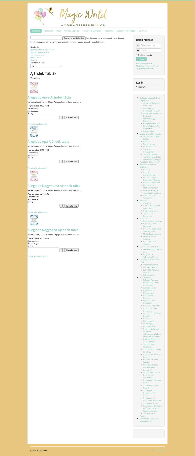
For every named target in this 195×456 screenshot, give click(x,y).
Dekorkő (146, 169)
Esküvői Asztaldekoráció (149, 173)
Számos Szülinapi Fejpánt (150, 360)
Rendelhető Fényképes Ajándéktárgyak (149, 420)
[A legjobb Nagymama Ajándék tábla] (34, 175)
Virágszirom (148, 198)
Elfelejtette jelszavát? (145, 68)
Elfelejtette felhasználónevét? (148, 66)
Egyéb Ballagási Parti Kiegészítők (152, 127)
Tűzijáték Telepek (150, 154)
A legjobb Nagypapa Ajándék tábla (53, 230)
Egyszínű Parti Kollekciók (149, 301)
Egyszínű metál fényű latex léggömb (152, 230)
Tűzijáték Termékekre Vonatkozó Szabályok (152, 158)
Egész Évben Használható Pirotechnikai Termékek (151, 135)
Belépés (141, 59)
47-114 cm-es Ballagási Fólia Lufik (151, 109)
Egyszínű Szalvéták (151, 305)
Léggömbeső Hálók (151, 264)
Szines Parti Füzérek (152, 372)
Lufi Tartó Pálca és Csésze (151, 271)
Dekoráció (143, 30)
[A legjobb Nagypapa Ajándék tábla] (34, 219)
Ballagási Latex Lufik (151, 123)
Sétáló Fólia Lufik (150, 210)
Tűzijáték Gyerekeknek (148, 150)
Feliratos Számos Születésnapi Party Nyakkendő (151, 283)
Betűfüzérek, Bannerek (148, 296)
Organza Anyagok (150, 190)
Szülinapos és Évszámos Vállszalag (152, 399)
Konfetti (146, 318)
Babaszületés (148, 293)
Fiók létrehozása (143, 63)
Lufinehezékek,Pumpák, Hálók (150, 260)
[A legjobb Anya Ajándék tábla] (34, 87)
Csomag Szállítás (71, 30)
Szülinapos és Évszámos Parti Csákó (149, 393)
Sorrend (33, 60)
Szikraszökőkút (149, 146)
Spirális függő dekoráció (148, 345)
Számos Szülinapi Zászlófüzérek (150, 366)
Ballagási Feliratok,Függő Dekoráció (149, 118)
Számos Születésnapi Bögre (152, 355)
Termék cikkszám (37, 54)
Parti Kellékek (145, 277)
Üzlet (58, 30)
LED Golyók (148, 323)
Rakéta (146, 141)
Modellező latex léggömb (149, 237)
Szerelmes (147, 216)
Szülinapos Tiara (150, 403)
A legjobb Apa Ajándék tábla (48, 141)
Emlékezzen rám (145, 55)
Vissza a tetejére (158, 450)
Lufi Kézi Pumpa (150, 267)
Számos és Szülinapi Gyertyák (152, 350)
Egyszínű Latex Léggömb (149, 225)
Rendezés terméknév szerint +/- (43, 49)
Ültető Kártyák (149, 195)
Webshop (36, 30)
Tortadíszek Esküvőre (152, 192)
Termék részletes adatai (37, 123)
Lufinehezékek (149, 275)
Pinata (142, 416)
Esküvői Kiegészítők (151, 182)
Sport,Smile (148, 213)
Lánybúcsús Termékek (149, 246)
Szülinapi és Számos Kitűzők (152, 381)
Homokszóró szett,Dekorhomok (150, 186)
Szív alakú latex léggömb (150, 242)
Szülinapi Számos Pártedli (150, 386)
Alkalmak (147, 203)
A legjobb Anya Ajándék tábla (49, 97)
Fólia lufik (144, 200)
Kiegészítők (148, 254)
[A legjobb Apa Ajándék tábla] (34, 131)
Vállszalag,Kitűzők (150, 257)
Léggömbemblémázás (126, 30)
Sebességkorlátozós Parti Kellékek (151, 340)
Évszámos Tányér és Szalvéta (152, 314)
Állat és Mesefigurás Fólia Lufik (151, 207)
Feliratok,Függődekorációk (152, 250)
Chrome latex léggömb (152, 221)
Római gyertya (149, 144)
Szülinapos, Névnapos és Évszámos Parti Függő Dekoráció (152, 408)
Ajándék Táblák (149, 287)
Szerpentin (147, 369)
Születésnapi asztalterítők (148, 376)
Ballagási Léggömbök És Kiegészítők (150, 99)
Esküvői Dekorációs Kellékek (148, 165)
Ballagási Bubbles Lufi (152, 113)
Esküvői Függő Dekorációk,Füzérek (151, 178)
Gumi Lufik (144, 218)
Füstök (146, 139)
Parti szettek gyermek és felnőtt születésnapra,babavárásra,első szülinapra (152, 332)
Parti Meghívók (149, 326)
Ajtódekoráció (148, 290)
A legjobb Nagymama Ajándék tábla (54, 185)
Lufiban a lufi (148, 131)
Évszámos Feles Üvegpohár (150, 309)
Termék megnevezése (39, 52)
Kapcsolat (109, 30)
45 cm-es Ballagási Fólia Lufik (151, 104)
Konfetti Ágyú (148, 321)
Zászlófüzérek (149, 413)
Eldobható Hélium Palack (150, 162)
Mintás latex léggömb (152, 233)
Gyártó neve (35, 57)
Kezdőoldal (48, 30)
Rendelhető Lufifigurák (92, 30)
